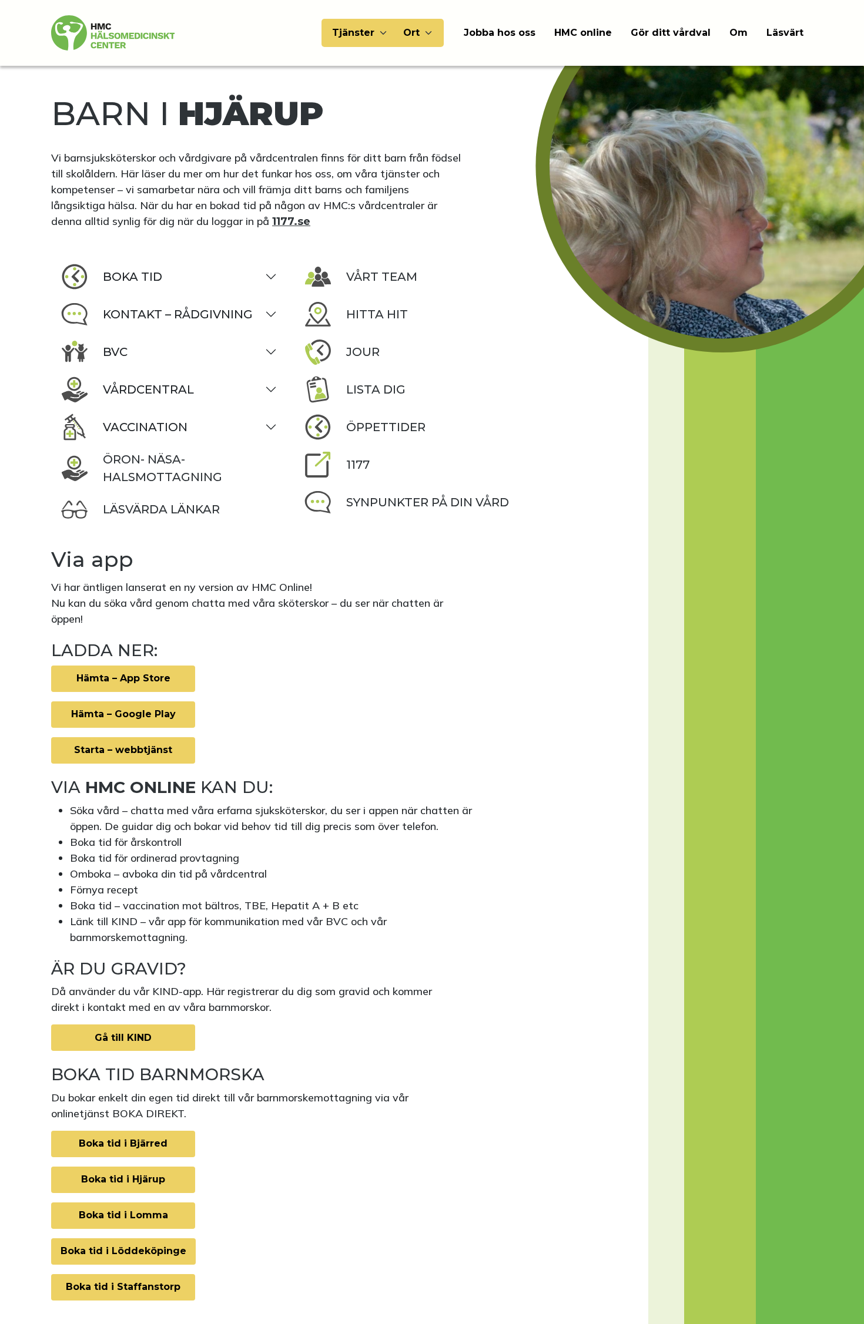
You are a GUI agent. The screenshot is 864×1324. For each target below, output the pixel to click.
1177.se (291, 221)
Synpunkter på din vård (427, 502)
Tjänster (353, 32)
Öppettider (386, 427)
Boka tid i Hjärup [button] (123, 1179)
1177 (358, 465)
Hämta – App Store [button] (123, 678)
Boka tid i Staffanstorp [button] (123, 1286)
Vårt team (381, 277)
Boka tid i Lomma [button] (123, 1215)
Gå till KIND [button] (123, 1037)
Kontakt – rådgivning (178, 314)
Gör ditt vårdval (671, 32)
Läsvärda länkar (161, 509)
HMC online (583, 32)
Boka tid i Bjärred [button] (123, 1143)
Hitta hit (377, 314)
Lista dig (376, 389)
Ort (411, 32)
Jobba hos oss (499, 32)
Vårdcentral (148, 389)
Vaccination (145, 427)
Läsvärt (784, 32)
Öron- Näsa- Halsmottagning (162, 468)
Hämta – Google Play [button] (123, 714)
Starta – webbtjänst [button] (123, 749)
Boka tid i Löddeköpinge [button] (123, 1250)
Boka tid (132, 277)
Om (738, 32)
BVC (115, 352)
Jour (363, 352)
